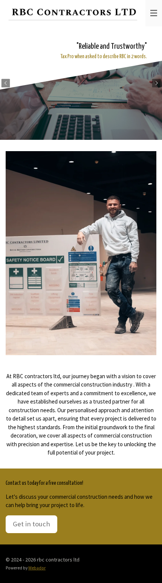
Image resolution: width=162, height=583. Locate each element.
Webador (37, 568)
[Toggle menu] (153, 13)
